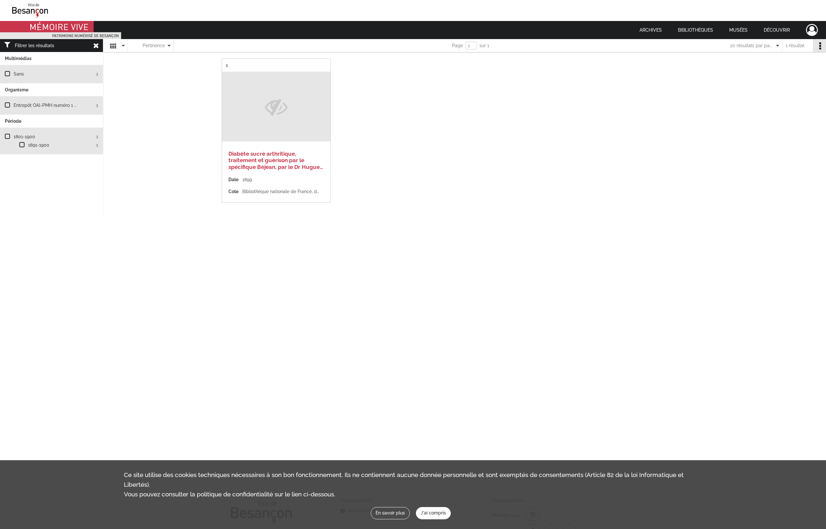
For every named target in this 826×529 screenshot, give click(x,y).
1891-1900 (38, 145)
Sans (19, 74)
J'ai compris (433, 512)
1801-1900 (24, 136)
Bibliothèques (695, 30)
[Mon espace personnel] (812, 30)
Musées (738, 30)
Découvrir (777, 30)
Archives (651, 30)
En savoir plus (390, 512)
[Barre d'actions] (819, 45)
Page (457, 45)
